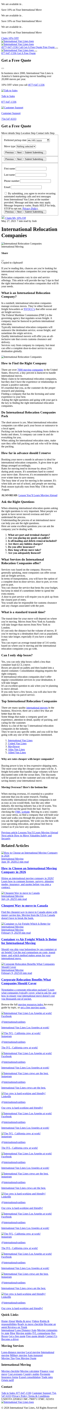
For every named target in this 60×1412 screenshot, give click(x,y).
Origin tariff (7, 1380)
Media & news (23, 1321)
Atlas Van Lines (16, 749)
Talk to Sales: (16, 1393)
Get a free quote (17, 1336)
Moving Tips (8, 1358)
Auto (33, 1330)
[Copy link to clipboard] (2, 260)
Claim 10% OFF (10, 38)
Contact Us (51, 1336)
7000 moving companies (30, 369)
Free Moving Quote (26, 1358)
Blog (12, 1333)
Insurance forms (9, 1377)
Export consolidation (30, 1377)
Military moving (18, 1355)
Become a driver (10, 1339)
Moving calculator (29, 1371)
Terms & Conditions (39, 1396)
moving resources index (31, 1004)
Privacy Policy (30, 208)
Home (4, 1321)
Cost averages (15, 1374)
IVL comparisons (41, 1333)
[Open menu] (56, 48)
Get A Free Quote (26, 53)
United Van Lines (17, 743)
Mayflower (14, 746)
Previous (9, 152)
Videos (35, 1321)
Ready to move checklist (30, 1324)
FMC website (22, 811)
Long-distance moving (13, 1352)
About (11, 1321)
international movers (37, 707)
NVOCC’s (29, 309)
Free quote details (35, 1336)
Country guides (31, 1374)
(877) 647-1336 (36, 84)
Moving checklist (10, 1371)
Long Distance (23, 1330)
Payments (45, 1374)
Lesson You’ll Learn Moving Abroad (37, 495)
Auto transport (35, 1355)
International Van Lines (20, 740)
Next (19, 152)
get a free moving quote (33, 1007)
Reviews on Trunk (17, 1327)
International (7, 1330)
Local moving (33, 1352)
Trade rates (47, 1377)
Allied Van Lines (17, 752)
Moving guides (24, 1333)
